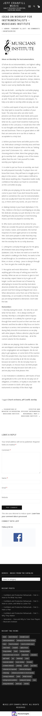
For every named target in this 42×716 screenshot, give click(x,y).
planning (19, 665)
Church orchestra (14, 400)
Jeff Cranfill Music (14, 4)
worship (34, 400)
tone (34, 680)
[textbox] (21, 579)
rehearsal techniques (25, 669)
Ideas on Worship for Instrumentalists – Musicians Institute (17, 20)
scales (18, 676)
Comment (6, 450)
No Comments (34, 28)
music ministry (20, 662)
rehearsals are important (9, 669)
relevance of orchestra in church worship (23, 673)
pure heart (34, 665)
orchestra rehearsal (8, 665)
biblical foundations (8, 640)
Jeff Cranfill (26, 400)
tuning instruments (8, 683)
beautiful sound (24, 637)
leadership (19, 658)
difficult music (24, 647)
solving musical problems (10, 680)
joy (13, 658)
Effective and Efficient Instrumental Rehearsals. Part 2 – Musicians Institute (30, 413)
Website (5, 497)
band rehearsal (13, 637)
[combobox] (21, 579)
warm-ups (18, 683)
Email (4, 488)
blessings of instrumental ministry (26, 640)
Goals (15, 651)
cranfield (15, 647)
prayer (26, 665)
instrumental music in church (11, 655)
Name (5, 478)
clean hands (6, 647)
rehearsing (6, 673)
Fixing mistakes (7, 651)
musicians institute (8, 662)
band (4, 637)
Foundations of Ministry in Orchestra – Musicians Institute (11, 412)
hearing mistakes (24, 651)
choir (4, 644)
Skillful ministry (27, 676)
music (27, 658)
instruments (25, 655)
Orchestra (29, 662)
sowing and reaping (25, 680)
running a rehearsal (8, 676)
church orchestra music (27, 644)
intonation (34, 655)
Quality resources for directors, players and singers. (14, 9)
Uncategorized (9, 31)
